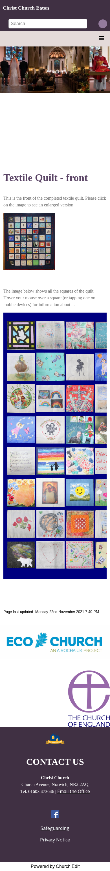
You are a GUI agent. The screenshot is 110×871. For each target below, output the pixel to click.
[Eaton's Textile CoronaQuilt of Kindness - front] (29, 268)
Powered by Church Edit (55, 866)
